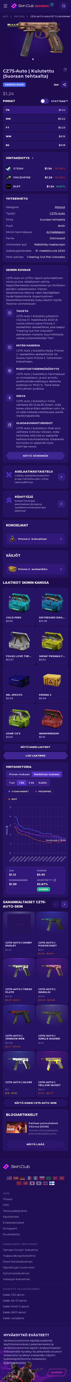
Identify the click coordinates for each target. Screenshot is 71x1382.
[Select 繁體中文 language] (25, 1183)
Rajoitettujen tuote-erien (19, 1267)
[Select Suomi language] (52, 1183)
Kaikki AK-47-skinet (15, 1300)
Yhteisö (7, 1199)
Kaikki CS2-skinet (13, 1294)
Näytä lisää (35, 1144)
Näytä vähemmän (35, 455)
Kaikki (43, 782)
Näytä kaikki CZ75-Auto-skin (35, 1102)
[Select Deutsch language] (22, 1178)
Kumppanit (10, 1228)
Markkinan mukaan (46, 774)
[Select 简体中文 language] (19, 1183)
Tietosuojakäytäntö (15, 1211)
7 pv (12, 782)
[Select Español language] (16, 1178)
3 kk (31, 782)
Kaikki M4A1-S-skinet (16, 1306)
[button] (19, 934)
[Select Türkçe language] (55, 1178)
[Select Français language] (29, 1178)
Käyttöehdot (11, 1216)
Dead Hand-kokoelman (18, 1261)
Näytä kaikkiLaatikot (35, 747)
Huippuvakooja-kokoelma (19, 1255)
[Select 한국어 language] (39, 1183)
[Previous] (55, 904)
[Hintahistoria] (33, 158)
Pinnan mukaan (19, 774)
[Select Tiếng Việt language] (61, 1178)
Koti (5, 16)
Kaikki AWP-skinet (14, 1312)
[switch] (44, 101)
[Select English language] (9, 1178)
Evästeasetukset (13, 1222)
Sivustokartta (11, 1234)
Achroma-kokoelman (16, 1273)
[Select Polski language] (42, 1178)
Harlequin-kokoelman (16, 1279)
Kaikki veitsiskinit (13, 1318)
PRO (6, 1205)
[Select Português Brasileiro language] (48, 1178)
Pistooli (19, 16)
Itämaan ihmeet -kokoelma (20, 1250)
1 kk (21, 782)
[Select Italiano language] (35, 1178)
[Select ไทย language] (45, 1183)
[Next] (64, 904)
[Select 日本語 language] (32, 1183)
